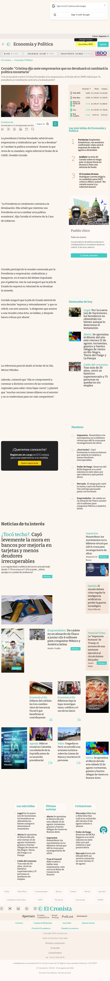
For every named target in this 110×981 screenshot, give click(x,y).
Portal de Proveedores (41, 928)
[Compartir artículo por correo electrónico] (26, 129)
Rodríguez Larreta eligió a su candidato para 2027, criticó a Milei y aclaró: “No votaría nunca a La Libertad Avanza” (92, 180)
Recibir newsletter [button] (90, 255)
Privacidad (55, 948)
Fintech (73, 891)
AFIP (40, 900)
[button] (103, 830)
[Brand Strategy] (55, 917)
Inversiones (80, 900)
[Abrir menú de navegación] (3, 44)
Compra (104, 89)
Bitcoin (59, 891)
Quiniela (101, 891)
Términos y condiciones (55, 943)
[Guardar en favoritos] (55, 124)
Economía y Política (23, 60)
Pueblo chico (80, 230)
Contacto (19, 923)
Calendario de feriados (16, 900)
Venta (96, 89)
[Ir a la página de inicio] (9, 44)
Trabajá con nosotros (69, 928)
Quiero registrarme (29, 463)
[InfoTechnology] (82, 917)
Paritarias (59, 900)
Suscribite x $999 (85, 44)
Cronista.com (7, 122)
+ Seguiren (43, 124)
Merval (87, 891)
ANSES (100, 900)
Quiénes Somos (88, 923)
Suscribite (67, 923)
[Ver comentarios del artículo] (32, 129)
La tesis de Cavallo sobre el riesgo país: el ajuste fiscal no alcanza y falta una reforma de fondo (90, 162)
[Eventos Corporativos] (43, 917)
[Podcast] (67, 916)
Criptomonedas (41, 891)
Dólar (7, 891)
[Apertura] (28, 916)
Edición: (99, 36)
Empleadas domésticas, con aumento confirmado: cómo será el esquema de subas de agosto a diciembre (91, 144)
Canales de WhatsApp (43, 923)
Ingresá (103, 44)
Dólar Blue (22, 891)
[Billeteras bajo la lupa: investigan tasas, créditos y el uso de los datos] (69, 688)
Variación (85, 89)
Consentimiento (55, 953)
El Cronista (6, 60)
